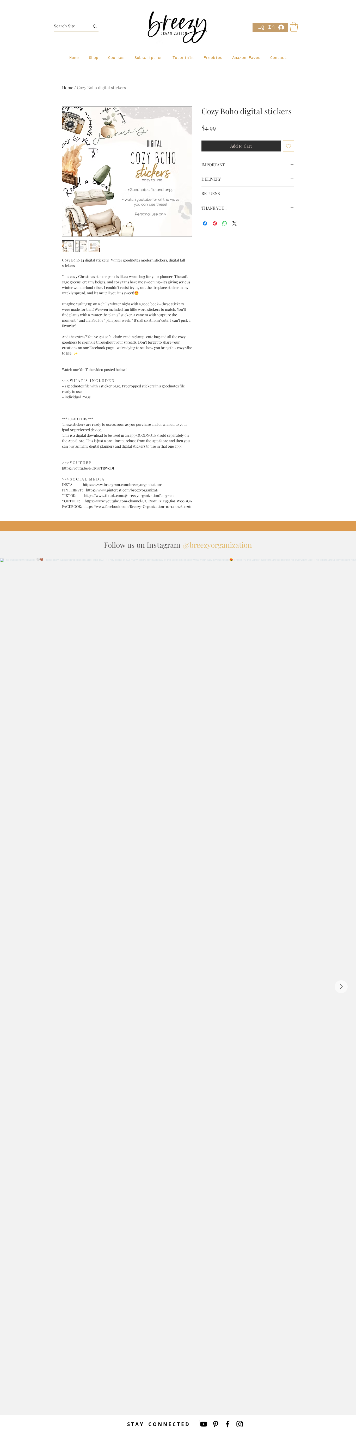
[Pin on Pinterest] (215, 223)
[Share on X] (234, 223)
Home (67, 87)
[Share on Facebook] (205, 223)
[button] (294, 27)
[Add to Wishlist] (288, 146)
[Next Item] (341, 986)
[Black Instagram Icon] (239, 1424)
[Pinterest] (215, 1424)
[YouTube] (203, 1424)
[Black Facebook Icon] (227, 1424)
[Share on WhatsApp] (225, 223)
